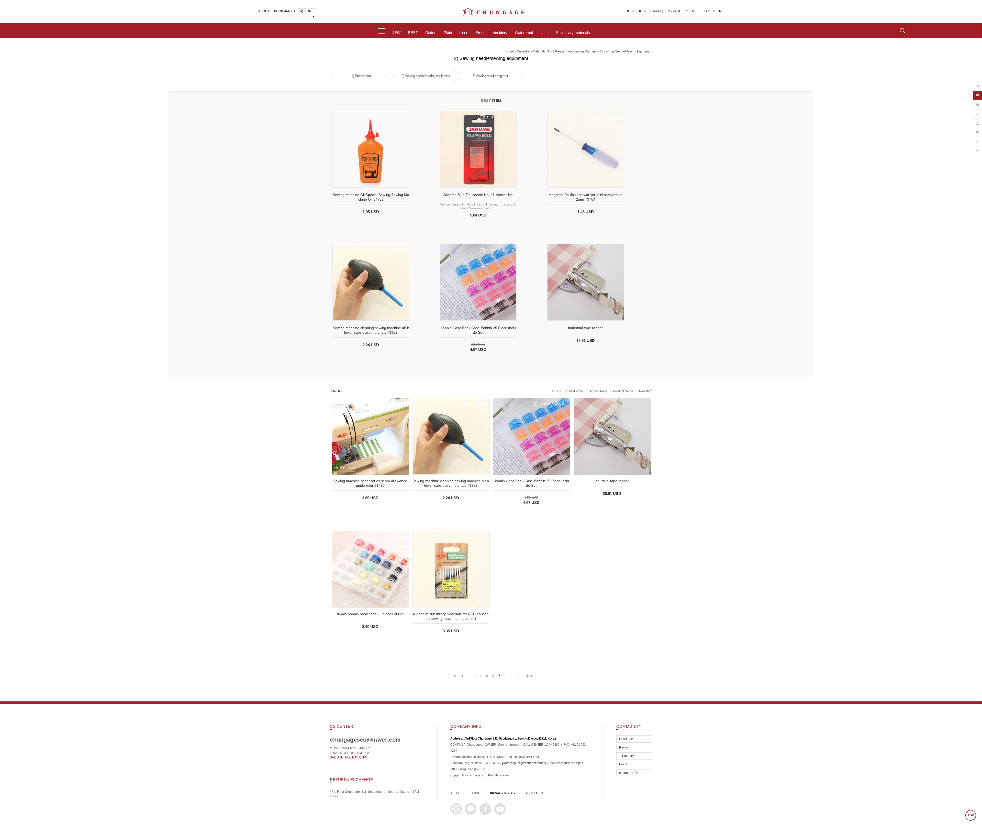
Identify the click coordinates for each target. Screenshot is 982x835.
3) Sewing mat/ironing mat (490, 76)
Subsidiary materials (573, 33)
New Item (645, 391)
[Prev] (452, 676)
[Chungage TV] (977, 139)
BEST (413, 33)
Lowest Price (574, 391)
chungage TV (628, 773)
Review (624, 747)
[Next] (530, 676)
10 (518, 676)
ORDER (692, 11)
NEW (396, 33)
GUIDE (475, 793)
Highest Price (598, 391)
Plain (448, 33)
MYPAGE (674, 11)
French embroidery (491, 33)
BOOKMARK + (285, 11)
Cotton (430, 33)
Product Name (623, 391)
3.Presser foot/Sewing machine (574, 51)
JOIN (642, 11)
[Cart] (977, 111)
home (509, 51)
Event (623, 764)
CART (654, 11)
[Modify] (977, 120)
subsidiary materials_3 (533, 51)
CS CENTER (712, 11)
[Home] (977, 102)
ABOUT (264, 11)
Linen (463, 33)
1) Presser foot (361, 76)
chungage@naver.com (523, 757)
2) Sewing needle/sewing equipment (626, 51)
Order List (626, 739)
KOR (308, 11)
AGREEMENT (535, 793)
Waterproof (524, 33)
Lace (544, 33)
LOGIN (629, 11)
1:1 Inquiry (626, 756)
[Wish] (977, 130)
